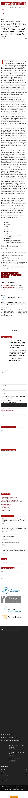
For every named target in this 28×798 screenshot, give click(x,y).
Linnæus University (6, 504)
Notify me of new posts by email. (10, 402)
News (6, 17)
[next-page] (4, 365)
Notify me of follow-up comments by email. (12, 400)
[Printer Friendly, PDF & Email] (5, 293)
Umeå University (5, 507)
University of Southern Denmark (9, 503)
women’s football (22, 304)
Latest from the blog (8, 516)
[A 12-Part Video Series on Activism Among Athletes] (4, 360)
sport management (10, 304)
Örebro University (6, 510)
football (24, 302)
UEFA (16, 304)
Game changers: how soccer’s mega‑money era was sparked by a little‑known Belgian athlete (13, 549)
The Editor (14, 330)
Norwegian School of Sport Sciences (10, 500)
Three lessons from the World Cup (10, 542)
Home (2, 17)
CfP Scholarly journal (9, 302)
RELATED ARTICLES (6, 337)
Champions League (17, 302)
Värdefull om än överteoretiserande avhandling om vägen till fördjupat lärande (21, 312)
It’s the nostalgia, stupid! (8, 536)
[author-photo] (14, 328)
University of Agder (6, 506)
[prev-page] (2, 365)
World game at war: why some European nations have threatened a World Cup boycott (14, 529)
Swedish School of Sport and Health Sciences (12, 501)
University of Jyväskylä (7, 498)
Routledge (4, 304)
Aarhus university (6, 508)
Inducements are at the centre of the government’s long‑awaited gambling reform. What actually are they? (14, 520)
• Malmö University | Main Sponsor (9, 497)
